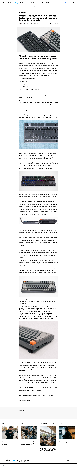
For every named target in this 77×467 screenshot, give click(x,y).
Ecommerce (29, 459)
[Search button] (73, 2)
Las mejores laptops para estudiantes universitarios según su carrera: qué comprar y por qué (48, 450)
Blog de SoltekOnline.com (30, 465)
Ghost (23, 465)
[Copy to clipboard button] (57, 23)
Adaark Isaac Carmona (26, 23)
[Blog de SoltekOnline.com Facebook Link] (21, 2)
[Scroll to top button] (74, 464)
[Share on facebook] (50, 23)
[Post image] (10, 432)
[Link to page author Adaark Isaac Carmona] (20, 400)
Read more (21, 402)
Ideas (24, 460)
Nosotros (18, 459)
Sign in (66, 2)
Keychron (23, 389)
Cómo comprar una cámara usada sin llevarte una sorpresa (10, 443)
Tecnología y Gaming (9, 6)
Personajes (29, 460)
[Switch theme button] (71, 2)
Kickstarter (39, 390)
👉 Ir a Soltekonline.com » (22, 461)
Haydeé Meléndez (44, 423)
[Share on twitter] (53, 23)
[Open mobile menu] (3, 3)
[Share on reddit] (55, 23)
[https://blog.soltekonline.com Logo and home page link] (12, 3)
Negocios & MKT (36, 459)
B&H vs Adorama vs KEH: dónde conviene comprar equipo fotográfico (28, 443)
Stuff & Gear (23, 459)
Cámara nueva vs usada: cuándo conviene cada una (67, 442)
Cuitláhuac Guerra (6, 423)
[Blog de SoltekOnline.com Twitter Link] (22, 2)
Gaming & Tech (19, 460)
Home (3, 6)
